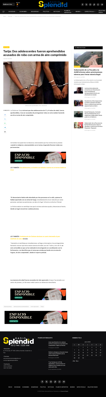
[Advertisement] (53, 31)
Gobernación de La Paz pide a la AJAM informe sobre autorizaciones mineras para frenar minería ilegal (88, 72)
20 (100, 352)
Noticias (57, 11)
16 (83, 352)
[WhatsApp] (5, 123)
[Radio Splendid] (53, 4)
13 (100, 350)
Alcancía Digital (64, 391)
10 (87, 350)
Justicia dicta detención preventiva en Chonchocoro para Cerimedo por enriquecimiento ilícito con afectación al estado (92, 92)
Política (46, 11)
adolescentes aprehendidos (21, 306)
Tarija (42, 306)
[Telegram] (5, 127)
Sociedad (12, 11)
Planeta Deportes (67, 11)
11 (91, 350)
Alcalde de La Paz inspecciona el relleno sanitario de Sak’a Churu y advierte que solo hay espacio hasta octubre (93, 103)
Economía (23, 11)
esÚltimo (77, 66)
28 (74, 358)
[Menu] (3, 11)
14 (74, 352)
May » (77, 361)
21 (74, 355)
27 (100, 355)
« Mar (73, 361)
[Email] (5, 131)
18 (92, 352)
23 (83, 355)
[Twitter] (5, 119)
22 (79, 355)
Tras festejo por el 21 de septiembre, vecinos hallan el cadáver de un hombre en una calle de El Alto (56, 364)
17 (87, 352)
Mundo (78, 11)
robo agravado (35, 306)
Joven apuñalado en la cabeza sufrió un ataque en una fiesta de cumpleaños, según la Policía (57, 343)
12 (96, 350)
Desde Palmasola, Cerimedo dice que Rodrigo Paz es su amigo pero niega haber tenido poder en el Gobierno (93, 114)
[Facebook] (5, 114)
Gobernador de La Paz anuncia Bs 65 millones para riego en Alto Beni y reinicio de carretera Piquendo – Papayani (93, 125)
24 (87, 355)
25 (92, 355)
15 (78, 352)
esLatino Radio (93, 387)
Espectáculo (89, 11)
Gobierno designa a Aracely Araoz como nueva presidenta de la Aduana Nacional (58, 353)
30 (83, 358)
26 (96, 355)
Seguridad (35, 11)
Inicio (10, 387)
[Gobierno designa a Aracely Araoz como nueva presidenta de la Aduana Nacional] (42, 354)
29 (79, 358)
